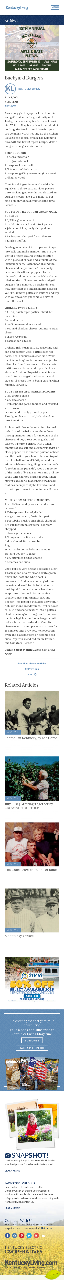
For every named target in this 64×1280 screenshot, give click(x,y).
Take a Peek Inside (32, 1047)
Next (31, 674)
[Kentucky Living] (17, 8)
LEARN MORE (12, 1208)
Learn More (12, 1170)
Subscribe (32, 1040)
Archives (10, 106)
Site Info (31, 1267)
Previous (33, 668)
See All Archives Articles (32, 663)
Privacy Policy (19, 1267)
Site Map (41, 1267)
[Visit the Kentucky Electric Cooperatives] (23, 1249)
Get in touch (48, 1228)
